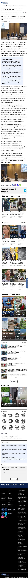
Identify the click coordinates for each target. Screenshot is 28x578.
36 (15, 347)
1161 (20, 217)
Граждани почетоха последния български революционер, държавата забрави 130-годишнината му (19, 309)
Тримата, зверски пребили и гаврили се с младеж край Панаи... (13, 446)
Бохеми (8, 486)
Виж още (13, 381)
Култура (9, 9)
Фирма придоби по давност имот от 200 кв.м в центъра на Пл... (14, 450)
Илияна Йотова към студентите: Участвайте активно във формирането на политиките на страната (17, 371)
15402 (10, 316)
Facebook (13, 185)
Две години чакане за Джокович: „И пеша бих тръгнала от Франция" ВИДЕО (8, 311)
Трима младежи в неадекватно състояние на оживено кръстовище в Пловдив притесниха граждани (13, 213)
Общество (14, 484)
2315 (20, 289)
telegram (18, 185)
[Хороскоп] (14, 430)
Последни (4, 342)
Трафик (3, 486)
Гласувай (13, 479)
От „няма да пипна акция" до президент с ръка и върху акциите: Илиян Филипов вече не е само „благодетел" (22, 240)
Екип (9, 491)
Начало (3, 484)
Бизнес (20, 5)
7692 (17, 265)
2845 (12, 244)
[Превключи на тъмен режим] (26, 12)
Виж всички (23, 195)
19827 (9, 405)
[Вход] (20, 13)
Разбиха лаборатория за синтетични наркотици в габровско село (15, 358)
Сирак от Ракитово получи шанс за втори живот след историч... (13, 454)
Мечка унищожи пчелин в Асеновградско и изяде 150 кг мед (22, 262)
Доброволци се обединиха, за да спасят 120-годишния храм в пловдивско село (16, 346)
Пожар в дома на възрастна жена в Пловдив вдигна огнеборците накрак (5, 213)
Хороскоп (4, 411)
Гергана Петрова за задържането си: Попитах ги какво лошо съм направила (5, 240)
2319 (12, 217)
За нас (2, 491)
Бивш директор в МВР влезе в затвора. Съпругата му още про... (13, 460)
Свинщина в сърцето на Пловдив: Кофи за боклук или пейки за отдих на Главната (21, 213)
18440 (22, 338)
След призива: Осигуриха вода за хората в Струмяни (16, 364)
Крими (24, 5)
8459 (20, 244)
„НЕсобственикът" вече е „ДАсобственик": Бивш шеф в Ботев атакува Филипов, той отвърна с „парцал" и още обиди (15, 262)
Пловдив (5, 5)
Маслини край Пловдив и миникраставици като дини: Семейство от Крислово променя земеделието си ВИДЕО (20, 331)
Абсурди (14, 486)
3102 (3, 289)
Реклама (3, 493)
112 (15, 353)
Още (13, 9)
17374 (10, 338)
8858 (3, 244)
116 (3, 217)
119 (15, 371)
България (10, 5)
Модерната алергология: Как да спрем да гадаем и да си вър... (13, 404)
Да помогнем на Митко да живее (5, 285)
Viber (15, 185)
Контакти (3, 500)
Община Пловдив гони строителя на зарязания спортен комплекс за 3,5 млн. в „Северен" (8, 333)
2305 (16, 377)
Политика (15, 5)
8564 (3, 266)
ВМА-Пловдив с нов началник (8, 457)
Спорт (4, 9)
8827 (22, 316)
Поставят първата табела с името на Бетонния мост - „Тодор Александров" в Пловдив (5, 262)
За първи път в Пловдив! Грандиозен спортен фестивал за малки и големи (13, 240)
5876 (25, 265)
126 (15, 359)
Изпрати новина (27, 283)
